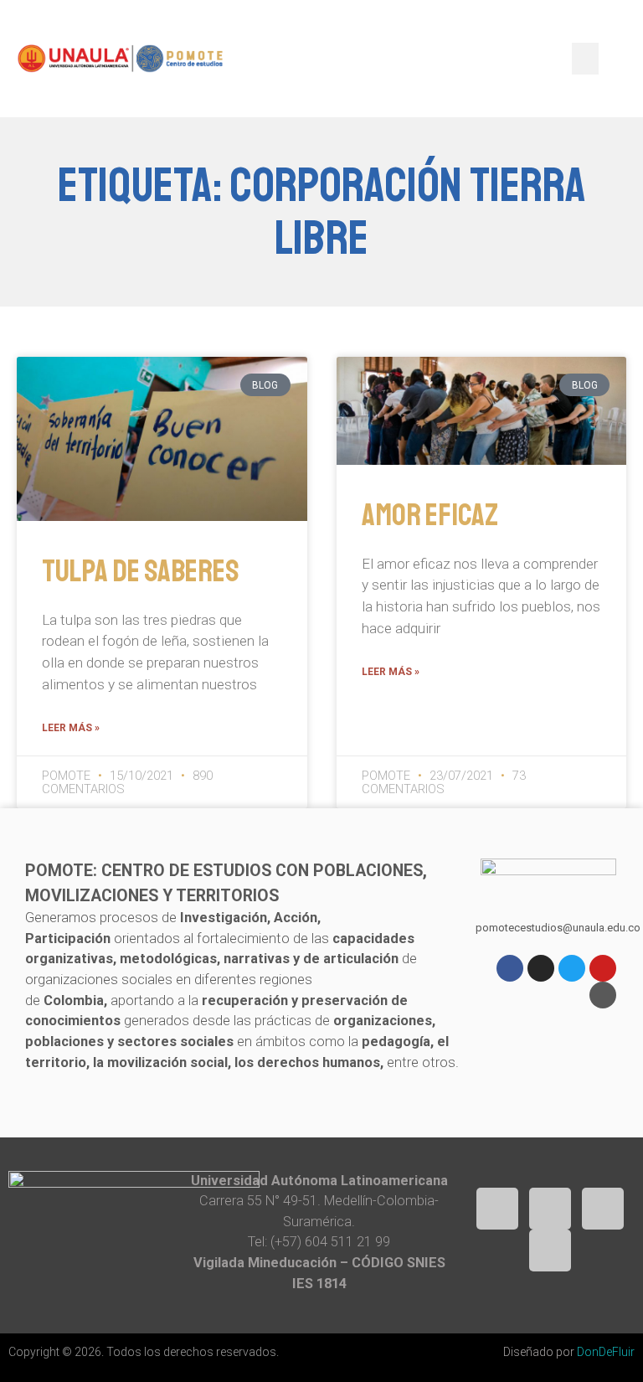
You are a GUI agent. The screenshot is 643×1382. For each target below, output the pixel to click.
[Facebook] (509, 968)
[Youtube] (602, 968)
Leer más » (71, 728)
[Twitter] (571, 968)
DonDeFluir (606, 1352)
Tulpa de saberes (140, 571)
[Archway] (602, 995)
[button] (585, 59)
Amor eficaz (430, 515)
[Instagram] (540, 968)
